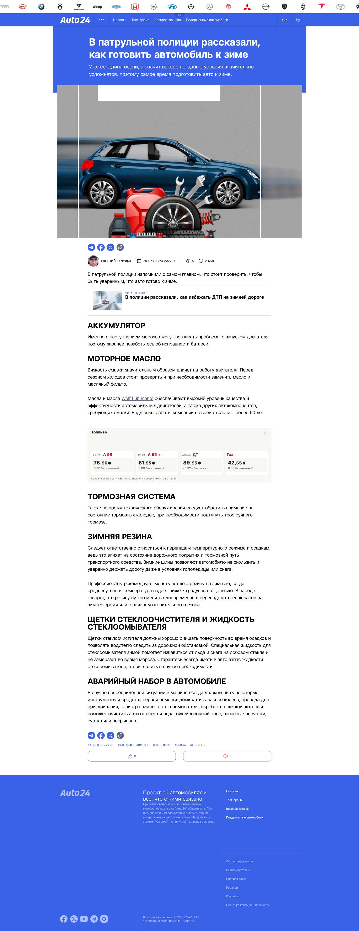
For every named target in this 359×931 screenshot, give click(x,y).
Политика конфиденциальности (247, 905)
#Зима (180, 745)
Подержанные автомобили (207, 20)
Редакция (232, 887)
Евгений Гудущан (117, 261)
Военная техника (167, 20)
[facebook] (101, 247)
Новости (119, 20)
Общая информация (240, 861)
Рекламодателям (238, 870)
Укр (285, 20)
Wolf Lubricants (137, 398)
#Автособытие (101, 745)
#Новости (162, 745)
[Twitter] (74, 919)
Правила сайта (236, 879)
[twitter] (110, 247)
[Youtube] (84, 919)
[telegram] (91, 247)
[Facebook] (64, 919)
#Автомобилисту (133, 745)
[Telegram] (94, 919)
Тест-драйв (140, 20)
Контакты (232, 896)
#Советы (197, 745)
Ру (298, 20)
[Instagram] (104, 919)
